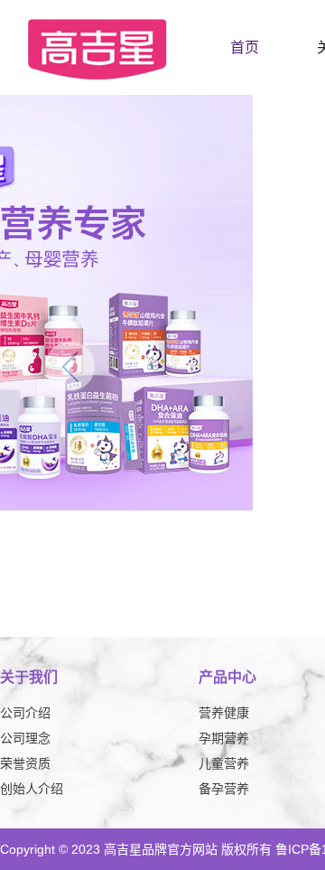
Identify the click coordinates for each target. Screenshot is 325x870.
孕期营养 (224, 738)
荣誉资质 (25, 763)
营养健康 (224, 713)
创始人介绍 (31, 788)
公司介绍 (25, 713)
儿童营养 (224, 763)
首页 (244, 47)
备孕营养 (224, 788)
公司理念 (25, 738)
